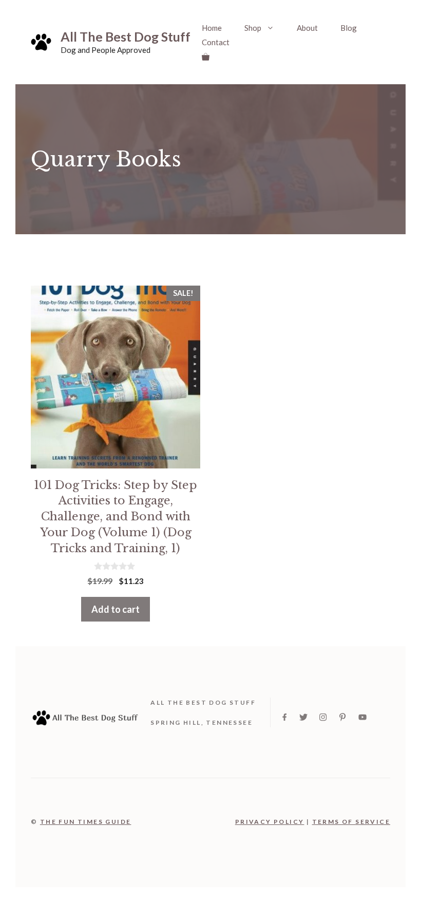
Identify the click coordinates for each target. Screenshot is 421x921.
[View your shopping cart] (205, 56)
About (307, 27)
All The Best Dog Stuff (125, 36)
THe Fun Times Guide (85, 821)
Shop (252, 27)
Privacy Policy (269, 821)
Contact (215, 42)
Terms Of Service (351, 821)
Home (212, 27)
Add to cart (115, 609)
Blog (348, 27)
